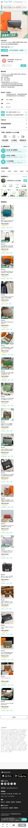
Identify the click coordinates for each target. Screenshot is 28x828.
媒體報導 (16, 807)
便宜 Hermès (15, 745)
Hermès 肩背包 (20, 740)
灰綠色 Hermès (8, 736)
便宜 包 (19, 750)
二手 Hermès (8, 745)
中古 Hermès (8, 746)
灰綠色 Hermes (15, 736)
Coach (2, 796)
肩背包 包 (19, 743)
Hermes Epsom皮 (10, 741)
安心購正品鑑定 (4, 807)
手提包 (9, 171)
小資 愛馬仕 (11, 744)
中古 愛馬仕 (22, 744)
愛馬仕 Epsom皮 (8, 739)
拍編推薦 (11, 807)
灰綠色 (10, 735)
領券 (23, 65)
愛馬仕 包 (22, 739)
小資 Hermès (21, 745)
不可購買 (22, 825)
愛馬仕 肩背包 (16, 739)
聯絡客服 (8, 802)
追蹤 (25, 180)
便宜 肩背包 (13, 749)
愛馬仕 (23, 734)
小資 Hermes (8, 748)
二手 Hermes (20, 746)
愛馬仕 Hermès (17, 738)
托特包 (15, 171)
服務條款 (13, 802)
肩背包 (11, 99)
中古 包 (6, 751)
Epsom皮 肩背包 (6, 743)
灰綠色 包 (12, 738)
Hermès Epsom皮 (12, 740)
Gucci (6, 796)
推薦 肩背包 (11, 750)
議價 (14, 825)
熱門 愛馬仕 (16, 744)
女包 (7, 99)
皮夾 (20, 793)
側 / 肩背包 (15, 793)
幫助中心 (3, 802)
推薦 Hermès (14, 746)
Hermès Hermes (4, 740)
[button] (4, 186)
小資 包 (23, 750)
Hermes (7, 735)
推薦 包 (10, 751)
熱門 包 (2, 751)
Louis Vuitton (11, 796)
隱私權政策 (18, 802)
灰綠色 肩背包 (6, 738)
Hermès (8, 103)
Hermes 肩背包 (18, 741)
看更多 (14, 717)
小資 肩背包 (19, 749)
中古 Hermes (20, 748)
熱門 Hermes (14, 748)
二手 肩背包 (7, 749)
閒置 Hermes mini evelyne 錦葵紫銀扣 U (9, 729)
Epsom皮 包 (13, 743)
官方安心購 (9, 793)
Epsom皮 (15, 735)
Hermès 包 (3, 741)
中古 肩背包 (5, 750)
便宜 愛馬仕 (5, 744)
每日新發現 (3, 793)
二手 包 (16, 750)
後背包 (21, 171)
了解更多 (25, 146)
